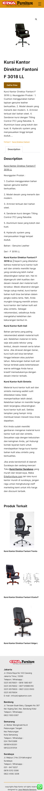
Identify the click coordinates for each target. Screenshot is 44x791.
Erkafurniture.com (13, 476)
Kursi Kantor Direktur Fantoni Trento (20, 551)
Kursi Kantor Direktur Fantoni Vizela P (21, 597)
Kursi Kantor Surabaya (21, 469)
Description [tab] (14, 149)
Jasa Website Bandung (27, 789)
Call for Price (12, 85)
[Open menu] (39, 3)
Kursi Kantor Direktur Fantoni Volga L (21, 643)
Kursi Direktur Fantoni (21, 142)
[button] (36, 19)
